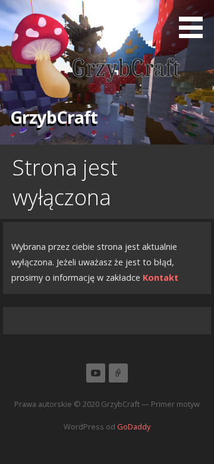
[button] (195, 21)
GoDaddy (133, 426)
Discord (118, 373)
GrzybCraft (53, 116)
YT (95, 373)
